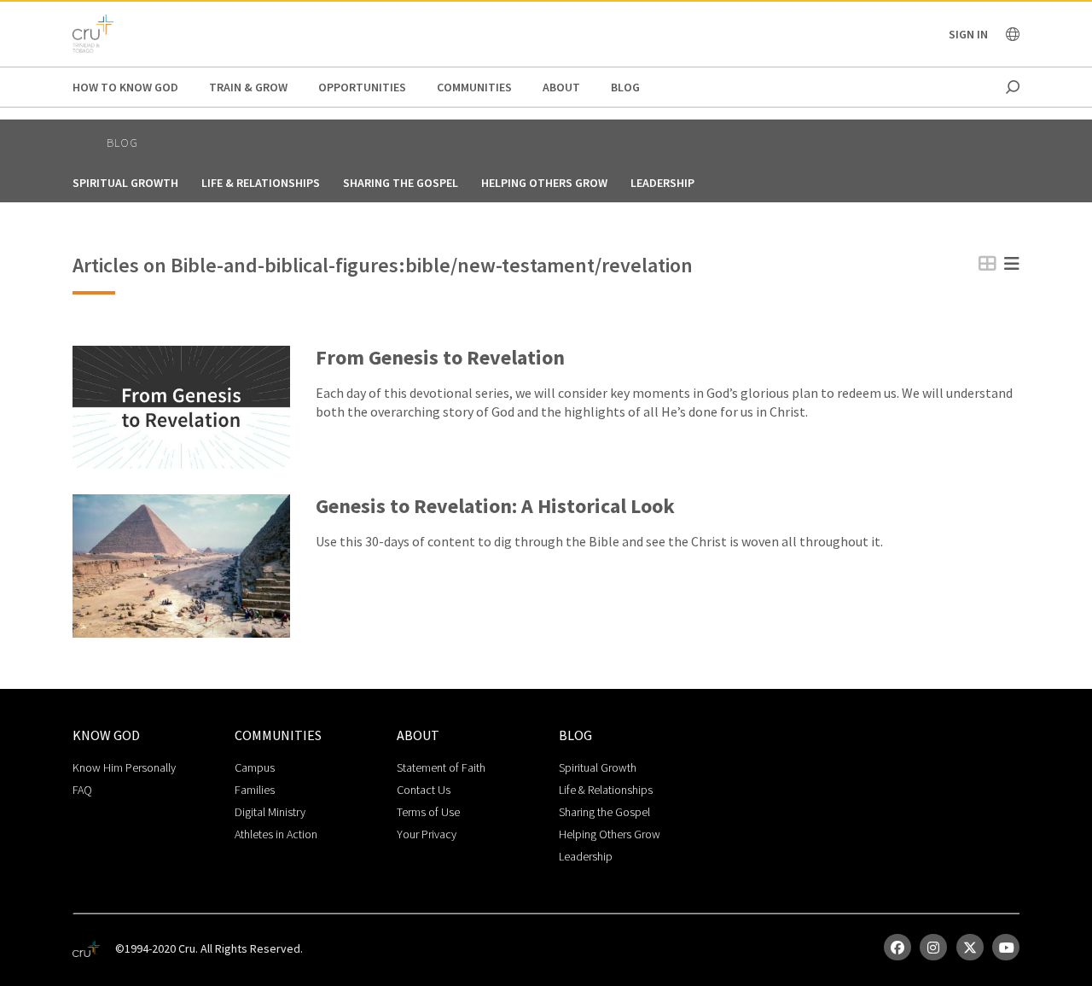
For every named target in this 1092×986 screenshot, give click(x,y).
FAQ (82, 789)
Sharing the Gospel (400, 182)
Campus (255, 767)
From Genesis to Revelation (440, 358)
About (561, 87)
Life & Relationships (260, 182)
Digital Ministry (270, 812)
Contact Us (423, 789)
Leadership (662, 182)
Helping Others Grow (544, 182)
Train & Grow (248, 87)
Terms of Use (428, 812)
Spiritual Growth (125, 182)
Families (255, 789)
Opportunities (362, 87)
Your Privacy (426, 834)
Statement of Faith (441, 767)
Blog (625, 87)
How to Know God (125, 87)
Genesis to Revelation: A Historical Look (495, 506)
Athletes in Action (276, 834)
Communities (474, 87)
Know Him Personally (124, 767)
